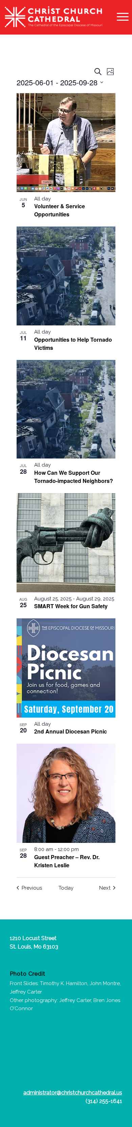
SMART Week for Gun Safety (71, 606)
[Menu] (119, 16)
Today (66, 888)
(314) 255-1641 (104, 1101)
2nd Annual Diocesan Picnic (70, 731)
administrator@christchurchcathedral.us (72, 1092)
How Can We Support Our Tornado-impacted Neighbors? (73, 477)
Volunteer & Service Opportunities (59, 210)
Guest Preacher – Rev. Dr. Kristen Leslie (67, 861)
